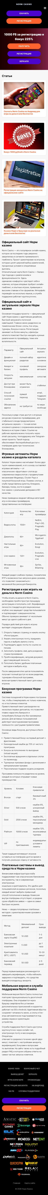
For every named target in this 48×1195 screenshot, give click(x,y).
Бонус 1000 (14, 1068)
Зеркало (24, 61)
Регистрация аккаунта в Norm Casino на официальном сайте (23, 191)
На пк (11, 1091)
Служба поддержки (29, 1091)
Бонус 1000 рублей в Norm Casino (20, 152)
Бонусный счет (32, 1068)
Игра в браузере (15, 1080)
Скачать (24, 13)
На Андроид (38, 1085)
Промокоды (34, 1080)
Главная (16, 1183)
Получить (24, 46)
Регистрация (24, 21)
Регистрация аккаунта (16, 1085)
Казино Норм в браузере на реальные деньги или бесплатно (22, 232)
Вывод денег (17, 1074)
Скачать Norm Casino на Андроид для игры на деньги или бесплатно (22, 112)
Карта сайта (30, 1183)
